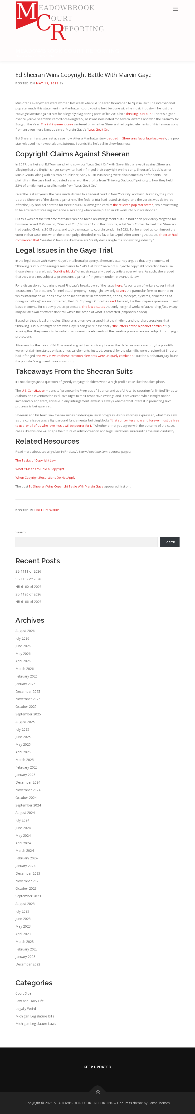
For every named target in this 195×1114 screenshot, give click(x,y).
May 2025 (23, 744)
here (118, 285)
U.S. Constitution (33, 390)
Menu (175, 9)
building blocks (64, 271)
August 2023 (25, 903)
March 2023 (24, 941)
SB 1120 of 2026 (28, 594)
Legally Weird (47, 510)
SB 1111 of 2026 (28, 571)
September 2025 (28, 714)
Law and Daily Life (29, 1001)
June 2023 (23, 918)
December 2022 (27, 964)
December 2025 (27, 691)
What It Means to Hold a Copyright (39, 469)
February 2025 (26, 767)
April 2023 (23, 934)
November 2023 (27, 881)
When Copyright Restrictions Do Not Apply (45, 477)
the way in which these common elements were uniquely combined (85, 356)
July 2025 (22, 729)
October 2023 (26, 888)
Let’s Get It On (98, 129)
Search (20, 532)
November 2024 (27, 790)
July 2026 (22, 638)
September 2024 (28, 805)
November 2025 (27, 699)
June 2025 (23, 736)
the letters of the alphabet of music (138, 326)
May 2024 (23, 835)
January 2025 (25, 774)
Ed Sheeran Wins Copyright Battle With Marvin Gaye (66, 486)
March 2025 (24, 759)
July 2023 (22, 911)
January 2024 (25, 865)
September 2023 (28, 896)
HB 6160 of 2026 (28, 586)
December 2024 (27, 782)
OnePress (124, 1103)
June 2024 (23, 828)
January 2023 (25, 956)
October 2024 (26, 797)
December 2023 (27, 873)
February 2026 (26, 676)
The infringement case (57, 124)
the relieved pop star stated (133, 205)
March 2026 (24, 668)
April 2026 (23, 661)
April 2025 (23, 752)
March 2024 (24, 850)
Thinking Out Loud (138, 114)
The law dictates (93, 306)
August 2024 (25, 812)
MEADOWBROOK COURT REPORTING (67, 50)
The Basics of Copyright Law (35, 460)
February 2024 (26, 858)
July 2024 (22, 820)
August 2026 (25, 630)
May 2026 (23, 653)
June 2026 (23, 646)
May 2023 (23, 926)
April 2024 (23, 843)
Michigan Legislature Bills (34, 1016)
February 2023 (26, 949)
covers (121, 290)
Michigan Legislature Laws (35, 1023)
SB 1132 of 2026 (28, 579)
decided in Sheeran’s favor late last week (136, 138)
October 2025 (26, 706)
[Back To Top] (97, 1091)
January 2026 (25, 684)
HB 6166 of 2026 (28, 601)
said (113, 301)
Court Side (23, 993)
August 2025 (25, 721)
